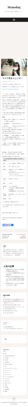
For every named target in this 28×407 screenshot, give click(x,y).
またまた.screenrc (9, 313)
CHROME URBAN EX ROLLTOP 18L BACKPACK (7, 236)
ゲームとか (7, 370)
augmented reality (10, 355)
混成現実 (7, 389)
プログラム (7, 381)
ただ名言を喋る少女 (8, 326)
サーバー (7, 372)
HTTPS (6, 360)
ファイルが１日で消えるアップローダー (13, 328)
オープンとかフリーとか (11, 368)
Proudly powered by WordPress (9, 402)
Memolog (14, 7)
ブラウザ (7, 378)
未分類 (6, 387)
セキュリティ (8, 374)
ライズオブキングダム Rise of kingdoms (21, 236)
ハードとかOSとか (9, 376)
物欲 (6, 391)
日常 (13, 81)
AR (5, 353)
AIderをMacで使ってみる (11, 310)
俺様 (10, 81)
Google (6, 358)
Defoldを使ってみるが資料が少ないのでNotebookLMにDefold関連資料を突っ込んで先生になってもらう (13, 301)
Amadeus (24, 402)
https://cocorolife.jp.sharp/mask (10, 89)
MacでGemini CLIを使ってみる (12, 305)
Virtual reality (8, 364)
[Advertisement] (14, 40)
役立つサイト (8, 383)
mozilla (7, 362)
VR (5, 366)
